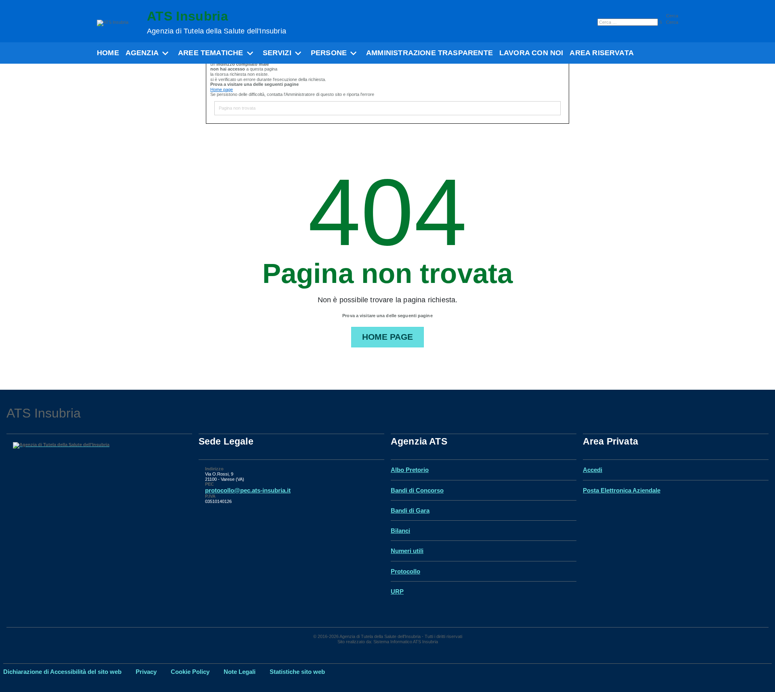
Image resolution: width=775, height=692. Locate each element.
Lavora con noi (531, 53)
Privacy (146, 671)
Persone (329, 53)
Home (108, 53)
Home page (221, 89)
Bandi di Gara (410, 510)
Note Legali (240, 671)
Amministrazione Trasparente (429, 53)
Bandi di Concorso (417, 490)
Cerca (672, 15)
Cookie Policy (190, 671)
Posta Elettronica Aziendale (621, 490)
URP (397, 591)
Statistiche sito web (297, 671)
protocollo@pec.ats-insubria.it (248, 490)
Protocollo (405, 571)
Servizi (277, 53)
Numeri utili (407, 550)
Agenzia (142, 53)
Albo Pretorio (410, 469)
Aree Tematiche (210, 53)
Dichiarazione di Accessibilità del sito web (62, 671)
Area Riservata (602, 53)
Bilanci (400, 530)
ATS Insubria (216, 22)
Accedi (592, 469)
